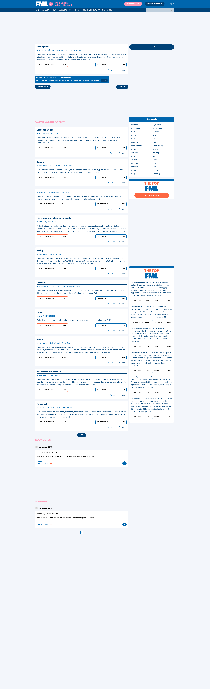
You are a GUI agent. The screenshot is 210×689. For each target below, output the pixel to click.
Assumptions (43, 47)
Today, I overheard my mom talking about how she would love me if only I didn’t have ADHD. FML (74, 320)
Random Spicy (65, 10)
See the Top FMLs (152, 195)
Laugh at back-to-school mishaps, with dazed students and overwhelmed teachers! (71, 79)
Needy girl (42, 404)
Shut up (40, 340)
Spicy (54, 10)
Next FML (122, 87)
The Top (76, 10)
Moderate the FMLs (154, 4)
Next (81, 435)
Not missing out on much (49, 372)
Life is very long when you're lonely (54, 218)
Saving (40, 251)
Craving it (41, 162)
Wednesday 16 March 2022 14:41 (47, 453)
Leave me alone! (45, 130)
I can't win (42, 283)
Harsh (39, 313)
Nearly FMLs (107, 10)
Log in (171, 4)
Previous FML (43, 87)
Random (45, 10)
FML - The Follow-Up (91, 10)
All (37, 10)
